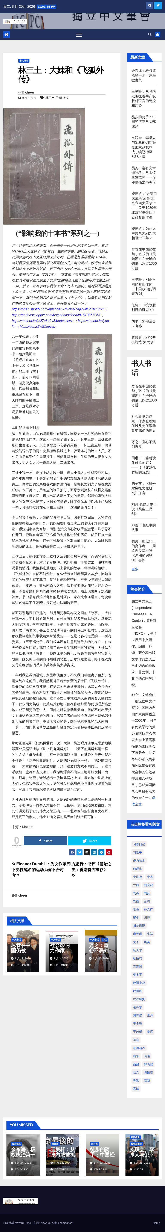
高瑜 (136, 1088)
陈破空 (148, 1072)
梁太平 (137, 974)
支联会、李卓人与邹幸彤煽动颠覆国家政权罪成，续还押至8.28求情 (143, 147)
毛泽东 (137, 1007)
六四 (136, 885)
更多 (134, 569)
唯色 (136, 909)
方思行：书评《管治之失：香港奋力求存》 (92, 867)
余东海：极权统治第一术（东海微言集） (143, 75)
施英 (147, 942)
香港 (136, 1080)
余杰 (150, 877)
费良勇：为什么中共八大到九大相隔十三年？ (143, 233)
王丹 (150, 1015)
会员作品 (16, 1144)
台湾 (147, 901)
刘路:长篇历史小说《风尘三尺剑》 (144, 509)
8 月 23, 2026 (62, 1162)
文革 (136, 942)
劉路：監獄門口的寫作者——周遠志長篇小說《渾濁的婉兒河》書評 (143, 550)
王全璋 (137, 1023)
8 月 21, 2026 (142, 1162)
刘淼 (136, 893)
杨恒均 (137, 958)
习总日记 (139, 844)
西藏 (136, 1064)
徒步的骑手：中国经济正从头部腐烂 (143, 121)
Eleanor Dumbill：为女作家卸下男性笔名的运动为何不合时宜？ (41, 870)
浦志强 (137, 1015)
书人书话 (24, 60)
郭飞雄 (148, 1064)
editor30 (22, 965)
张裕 (150, 934)
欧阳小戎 (139, 982)
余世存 (137, 877)
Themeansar (65, 1222)
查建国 (137, 966)
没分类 (55, 1144)
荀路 (147, 1056)
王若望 (137, 1031)
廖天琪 (137, 934)
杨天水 (137, 950)
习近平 (137, 852)
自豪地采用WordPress (17, 1222)
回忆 (104, 939)
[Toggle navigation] (79, 34)
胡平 (136, 1056)
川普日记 (139, 925)
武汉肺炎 (139, 999)
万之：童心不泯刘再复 (98, 950)
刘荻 (147, 893)
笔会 (136, 1040)
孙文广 (148, 909)
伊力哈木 (139, 860)
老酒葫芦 (139, 1048)
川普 (147, 917)
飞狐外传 (62, 98)
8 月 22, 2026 (102, 1162)
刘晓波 (148, 885)
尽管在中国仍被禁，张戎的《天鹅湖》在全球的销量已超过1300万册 (144, 259)
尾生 (136, 917)
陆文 (136, 1072)
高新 (147, 1080)
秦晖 (150, 1031)
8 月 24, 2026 (23, 1162)
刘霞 (136, 901)
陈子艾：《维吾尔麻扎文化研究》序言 (143, 488)
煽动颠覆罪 (136, 1144)
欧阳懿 (137, 991)
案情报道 (135, 1137)
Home (156, 1222)
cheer (29, 92)
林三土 (50, 98)
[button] (149, 34)
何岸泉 (137, 868)
